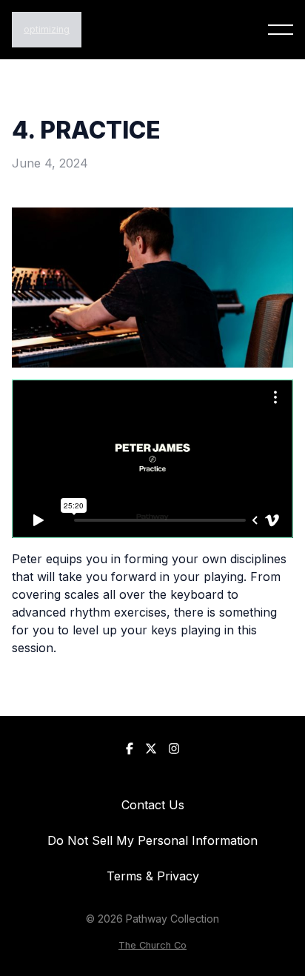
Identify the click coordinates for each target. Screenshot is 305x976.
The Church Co (152, 945)
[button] (280, 29)
